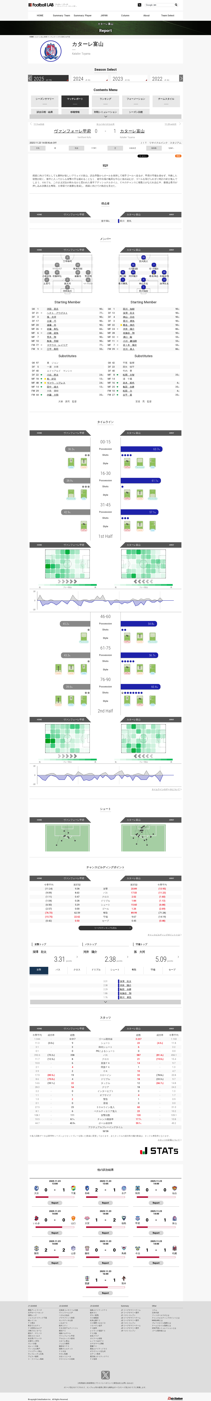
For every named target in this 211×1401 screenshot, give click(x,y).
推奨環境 (90, 1383)
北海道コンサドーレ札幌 (68, 1310)
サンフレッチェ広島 (35, 1354)
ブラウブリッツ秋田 (66, 1318)
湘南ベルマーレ (65, 1333)
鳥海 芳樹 (52, 341)
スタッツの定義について (169, 1140)
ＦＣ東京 (31, 1323)
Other (154, 1306)
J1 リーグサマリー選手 (130, 1313)
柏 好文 (51, 378)
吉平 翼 (127, 395)
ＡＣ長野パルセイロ (98, 1323)
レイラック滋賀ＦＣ (98, 1331)
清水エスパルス (34, 1336)
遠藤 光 (51, 325)
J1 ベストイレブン (128, 1315)
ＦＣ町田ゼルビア (35, 1328)
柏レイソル (32, 1320)
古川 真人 (128, 349)
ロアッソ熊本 (95, 1354)
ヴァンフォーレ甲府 (72, 131)
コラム (154, 1310)
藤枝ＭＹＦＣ (64, 1346)
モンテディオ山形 (66, 1320)
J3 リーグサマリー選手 (130, 1328)
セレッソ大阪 (33, 1346)
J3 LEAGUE (94, 1306)
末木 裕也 (128, 382)
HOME (40, 15)
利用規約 (82, 1383)
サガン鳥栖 (63, 1354)
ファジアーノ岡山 (35, 1351)
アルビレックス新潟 (66, 1338)
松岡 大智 (128, 374)
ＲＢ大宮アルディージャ (68, 1328)
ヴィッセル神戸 (34, 1349)
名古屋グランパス (35, 1338)
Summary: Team (61, 15)
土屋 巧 (51, 321)
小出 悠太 (52, 374)
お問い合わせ (127, 1383)
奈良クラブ (94, 1336)
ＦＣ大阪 (93, 1333)
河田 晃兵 (52, 309)
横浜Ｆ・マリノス (35, 1333)
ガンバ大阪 (32, 1344)
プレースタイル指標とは (161, 1323)
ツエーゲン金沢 (96, 1326)
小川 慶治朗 (130, 341)
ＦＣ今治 (62, 1351)
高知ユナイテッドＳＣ (98, 1349)
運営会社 (117, 1383)
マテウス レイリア (57, 345)
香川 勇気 (128, 321)
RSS (178, 156)
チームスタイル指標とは (161, 1326)
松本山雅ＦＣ (95, 1320)
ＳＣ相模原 (94, 1318)
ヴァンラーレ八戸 (66, 1313)
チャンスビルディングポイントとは (164, 935)
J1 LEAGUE (32, 1306)
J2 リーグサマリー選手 (130, 1320)
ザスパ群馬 (94, 1315)
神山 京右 (128, 317)
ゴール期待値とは (159, 1331)
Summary (125, 1306)
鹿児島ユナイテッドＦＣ (99, 1356)
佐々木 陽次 (130, 345)
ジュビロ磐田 (64, 1344)
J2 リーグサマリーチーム (131, 1318)
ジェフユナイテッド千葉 (37, 1318)
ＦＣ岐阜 (93, 1328)
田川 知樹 (128, 309)
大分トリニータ (65, 1356)
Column (125, 15)
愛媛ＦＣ (93, 1346)
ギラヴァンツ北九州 (98, 1351)
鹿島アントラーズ (35, 1310)
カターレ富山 (132, 131)
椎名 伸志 (128, 325)
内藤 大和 (52, 395)
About (146, 15)
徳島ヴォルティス (66, 1349)
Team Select (167, 15)
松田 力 (127, 391)
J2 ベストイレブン (128, 1323)
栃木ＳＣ (93, 1313)
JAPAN (104, 15)
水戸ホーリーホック (35, 1313)
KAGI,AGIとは (157, 1320)
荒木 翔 (51, 337)
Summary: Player (83, 15)
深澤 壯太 (128, 313)
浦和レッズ (32, 1315)
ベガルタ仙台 (64, 1315)
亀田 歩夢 (128, 387)
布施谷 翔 (128, 333)
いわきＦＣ (63, 1323)
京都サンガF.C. (33, 1341)
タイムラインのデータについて (166, 789)
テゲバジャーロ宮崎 (66, 1359)
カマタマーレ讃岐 (97, 1344)
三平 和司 (52, 349)
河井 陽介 (128, 329)
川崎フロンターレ (35, 1331)
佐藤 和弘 (52, 329)
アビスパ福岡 (33, 1356)
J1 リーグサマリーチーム (131, 1310)
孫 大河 (51, 317)
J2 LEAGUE (63, 1306)
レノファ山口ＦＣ (97, 1341)
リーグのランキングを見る (105, 928)
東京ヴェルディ (34, 1326)
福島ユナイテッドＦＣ (98, 1310)
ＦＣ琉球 (93, 1359)
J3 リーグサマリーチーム (131, 1326)
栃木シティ (63, 1326)
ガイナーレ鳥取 (96, 1338)
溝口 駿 (127, 337)
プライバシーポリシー (103, 1383)
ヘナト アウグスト (57, 313)
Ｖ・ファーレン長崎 (35, 1359)
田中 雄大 (52, 387)
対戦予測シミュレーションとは (164, 1328)
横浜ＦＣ (62, 1331)
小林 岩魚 (52, 333)
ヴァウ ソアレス (56, 382)
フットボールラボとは (160, 1315)
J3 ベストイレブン (128, 1331)
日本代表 (155, 1313)
